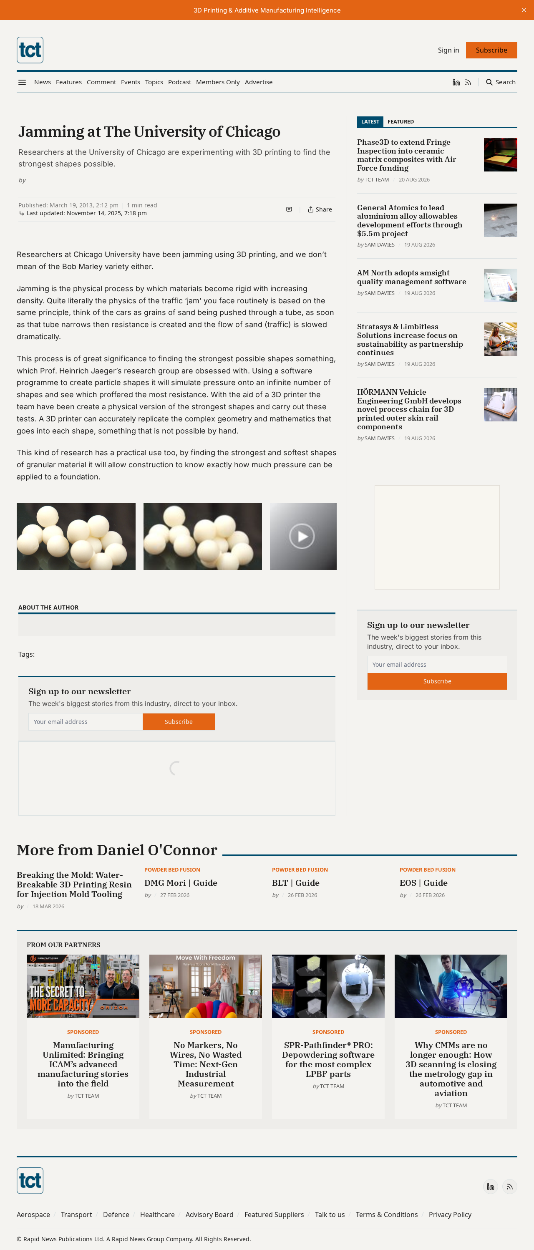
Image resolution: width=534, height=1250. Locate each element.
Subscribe (179, 722)
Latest (370, 121)
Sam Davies (380, 244)
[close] (524, 10)
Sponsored (83, 1032)
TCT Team (377, 179)
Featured (401, 121)
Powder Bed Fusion (172, 869)
